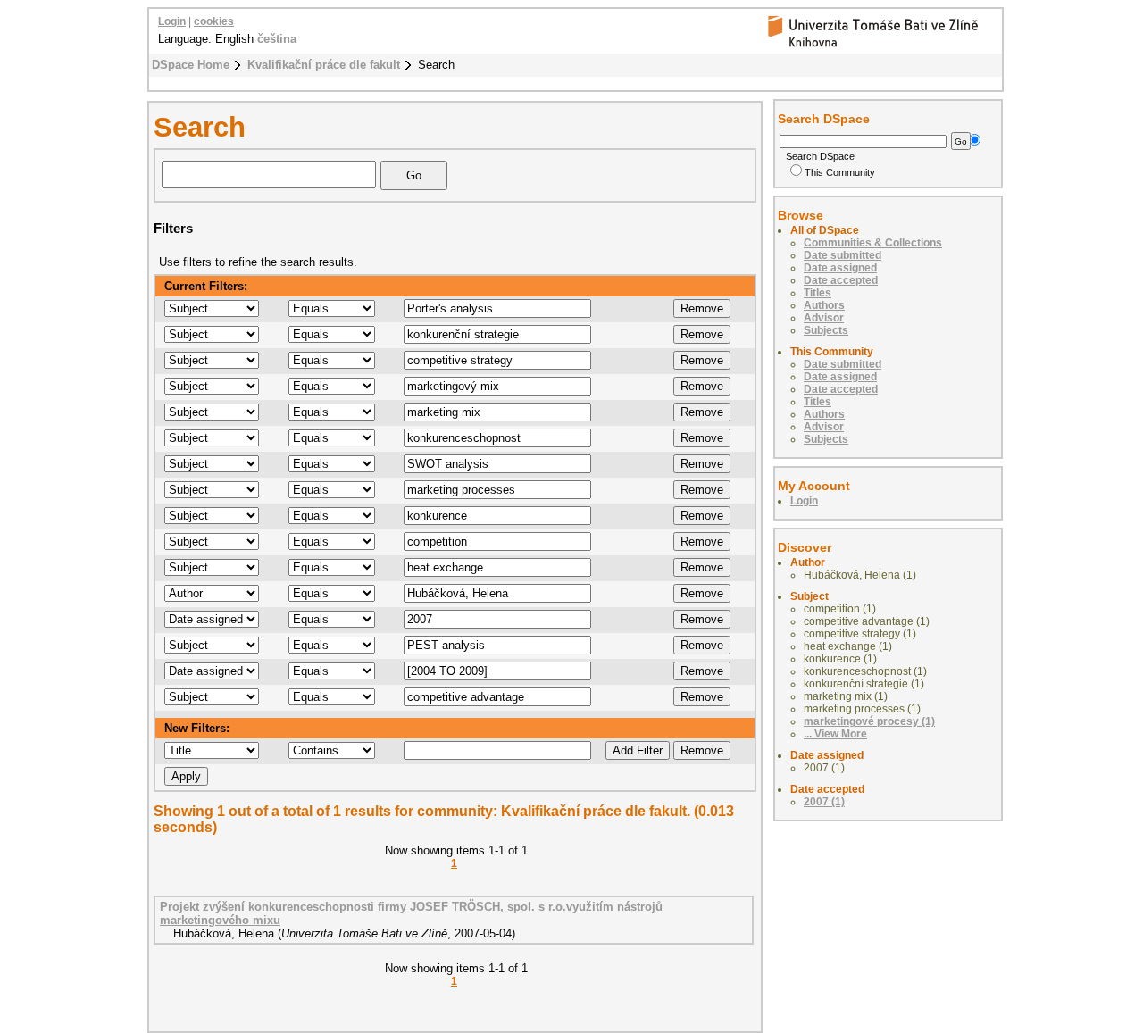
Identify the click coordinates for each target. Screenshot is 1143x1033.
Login (172, 21)
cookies (214, 21)
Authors (824, 305)
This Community (840, 172)
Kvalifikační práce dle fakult (323, 64)
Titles (817, 293)
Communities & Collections (873, 243)
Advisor (824, 318)
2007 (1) (824, 802)
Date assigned (840, 268)
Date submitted (842, 255)
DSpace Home (190, 64)
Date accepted (841, 280)
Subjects (826, 330)
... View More (835, 734)
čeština (276, 39)
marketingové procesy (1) (869, 721)
